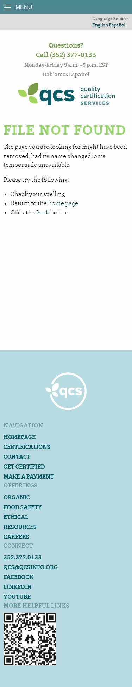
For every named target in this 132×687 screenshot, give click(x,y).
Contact (17, 457)
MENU (7, 7)
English (100, 25)
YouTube (17, 597)
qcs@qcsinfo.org (31, 567)
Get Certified (24, 466)
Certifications (27, 447)
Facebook (18, 577)
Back (42, 212)
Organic (17, 497)
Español (117, 25)
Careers (16, 537)
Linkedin (18, 587)
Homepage (20, 437)
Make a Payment (29, 476)
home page (63, 203)
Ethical (16, 517)
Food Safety (23, 507)
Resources (20, 527)
